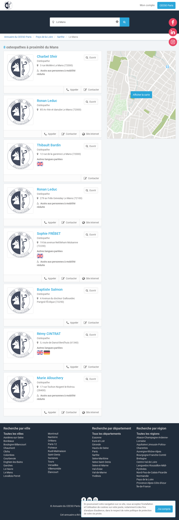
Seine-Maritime (100, 458)
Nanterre (53, 437)
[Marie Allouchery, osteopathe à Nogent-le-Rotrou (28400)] (20, 389)
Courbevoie (9, 458)
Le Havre (8, 469)
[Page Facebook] (173, 22)
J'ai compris (163, 509)
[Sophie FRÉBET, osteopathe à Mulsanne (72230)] (20, 245)
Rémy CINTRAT (49, 334)
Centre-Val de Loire (147, 462)
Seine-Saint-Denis (101, 462)
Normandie (143, 476)
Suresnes (53, 458)
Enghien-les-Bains (13, 462)
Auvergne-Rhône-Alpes (149, 451)
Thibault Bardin (49, 145)
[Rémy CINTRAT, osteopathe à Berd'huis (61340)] (20, 345)
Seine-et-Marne (100, 465)
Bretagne (141, 458)
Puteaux (52, 447)
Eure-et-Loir (98, 441)
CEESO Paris (166, 5)
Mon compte (147, 5)
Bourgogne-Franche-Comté (151, 455)
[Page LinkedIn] (173, 32)
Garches (8, 465)
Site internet (92, 133)
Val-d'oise (97, 469)
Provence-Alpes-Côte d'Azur (151, 483)
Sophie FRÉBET (49, 233)
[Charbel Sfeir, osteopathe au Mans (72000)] (20, 68)
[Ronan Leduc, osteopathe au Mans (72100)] (20, 200)
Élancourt (53, 472)
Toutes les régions (148, 433)
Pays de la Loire (145, 479)
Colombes (8, 455)
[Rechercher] (124, 22)
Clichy (6, 451)
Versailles (53, 465)
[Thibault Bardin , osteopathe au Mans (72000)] (20, 156)
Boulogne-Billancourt (14, 444)
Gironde (96, 444)
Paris (95, 451)
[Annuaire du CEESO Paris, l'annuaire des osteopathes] (8, 5)
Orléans (52, 440)
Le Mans (8, 472)
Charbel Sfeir (47, 56)
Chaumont (9, 448)
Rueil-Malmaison (57, 451)
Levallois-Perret (11, 476)
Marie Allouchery (50, 378)
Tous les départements (106, 433)
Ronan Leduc (47, 101)
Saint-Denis (54, 454)
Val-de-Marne (99, 472)
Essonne (96, 437)
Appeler (74, 89)
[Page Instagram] (173, 41)
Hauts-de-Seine (100, 448)
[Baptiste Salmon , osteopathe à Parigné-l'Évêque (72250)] (20, 301)
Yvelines (96, 476)
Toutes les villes (13, 433)
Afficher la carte (141, 94)
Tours (51, 461)
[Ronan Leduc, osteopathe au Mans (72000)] (20, 112)
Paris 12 (52, 444)
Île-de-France (144, 486)
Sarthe (95, 455)
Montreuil (53, 433)
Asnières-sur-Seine (13, 437)
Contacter (93, 89)
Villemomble (54, 468)
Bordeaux (8, 441)
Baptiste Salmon (50, 289)
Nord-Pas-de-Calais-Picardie (152, 472)
